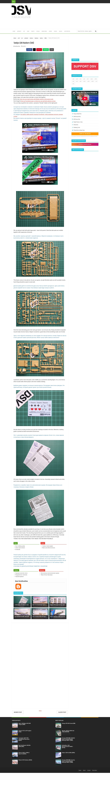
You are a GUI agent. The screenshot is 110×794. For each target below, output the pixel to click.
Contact (88, 770)
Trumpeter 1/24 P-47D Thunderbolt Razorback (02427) (24, 739)
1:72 (80, 78)
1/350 (92, 81)
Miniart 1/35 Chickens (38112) (25, 760)
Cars (28, 31)
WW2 (45, 37)
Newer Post (18, 712)
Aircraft (19, 31)
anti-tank (26, 37)
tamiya (41, 37)
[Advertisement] (71, 16)
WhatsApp (46, 49)
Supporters (67, 31)
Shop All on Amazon (85, 133)
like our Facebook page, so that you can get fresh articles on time (38, 101)
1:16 (73, 81)
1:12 (77, 81)
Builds (60, 31)
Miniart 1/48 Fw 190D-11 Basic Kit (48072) (24, 753)
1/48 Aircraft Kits (77, 116)
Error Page (94, 770)
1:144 (91, 78)
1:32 (84, 78)
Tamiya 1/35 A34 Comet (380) (68, 723)
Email (52, 49)
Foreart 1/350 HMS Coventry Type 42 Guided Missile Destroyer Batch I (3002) (68, 761)
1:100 (84, 81)
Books (50, 31)
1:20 (80, 81)
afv (22, 37)
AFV (24, 31)
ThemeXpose (20, 770)
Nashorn (36, 37)
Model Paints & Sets (78, 122)
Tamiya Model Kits (77, 113)
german (31, 37)
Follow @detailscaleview (85, 144)
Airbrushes (76, 124)
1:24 (88, 78)
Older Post (62, 712)
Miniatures (44, 31)
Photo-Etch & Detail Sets (79, 130)
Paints (32, 31)
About (84, 770)
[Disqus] (40, 645)
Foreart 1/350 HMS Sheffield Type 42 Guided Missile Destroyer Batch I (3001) (68, 739)
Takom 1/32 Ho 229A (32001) (68, 752)
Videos (55, 31)
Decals (38, 31)
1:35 (73, 78)
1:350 (88, 81)
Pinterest (39, 49)
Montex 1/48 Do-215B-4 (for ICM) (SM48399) (68, 731)
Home (14, 31)
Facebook (29, 49)
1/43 (73, 83)
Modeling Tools (77, 127)
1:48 (77, 78)
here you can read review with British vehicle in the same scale (36, 99)
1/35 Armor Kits (76, 119)
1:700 (96, 78)
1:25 (96, 81)
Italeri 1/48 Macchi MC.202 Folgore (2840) (25, 724)
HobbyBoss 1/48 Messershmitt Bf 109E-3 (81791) (67, 746)
